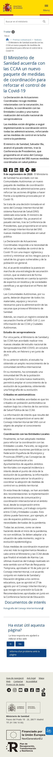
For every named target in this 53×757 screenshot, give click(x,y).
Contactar (18, 681)
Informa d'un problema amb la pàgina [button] (25, 653)
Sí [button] (10, 643)
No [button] (20, 643)
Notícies (37, 40)
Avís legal (31, 678)
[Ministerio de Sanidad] (14, 7)
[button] (46, 6)
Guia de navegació (15, 678)
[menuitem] (15, 678)
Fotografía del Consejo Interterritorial (22, 608)
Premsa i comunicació (22, 40)
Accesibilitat (31, 681)
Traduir (7, 31)
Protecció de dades (15, 684)
